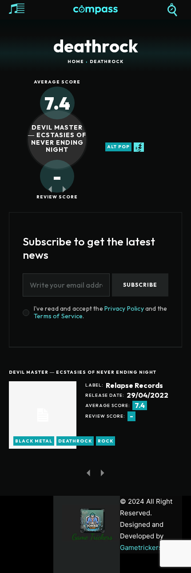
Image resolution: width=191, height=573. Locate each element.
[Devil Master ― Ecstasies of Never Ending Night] (42, 415)
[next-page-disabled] (64, 188)
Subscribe (140, 284)
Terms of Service (58, 316)
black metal (33, 441)
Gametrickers (141, 547)
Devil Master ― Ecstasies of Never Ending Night (57, 138)
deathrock (75, 441)
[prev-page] (50, 188)
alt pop (118, 147)
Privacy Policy (124, 308)
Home (76, 61)
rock (105, 441)
